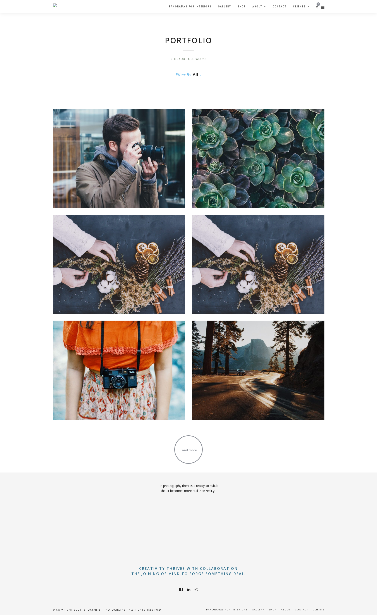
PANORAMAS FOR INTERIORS (227, 609)
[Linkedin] (188, 589)
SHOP (273, 609)
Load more (188, 450)
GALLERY (258, 609)
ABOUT (286, 609)
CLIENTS (318, 609)
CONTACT (301, 609)
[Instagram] (196, 589)
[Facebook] (181, 589)
